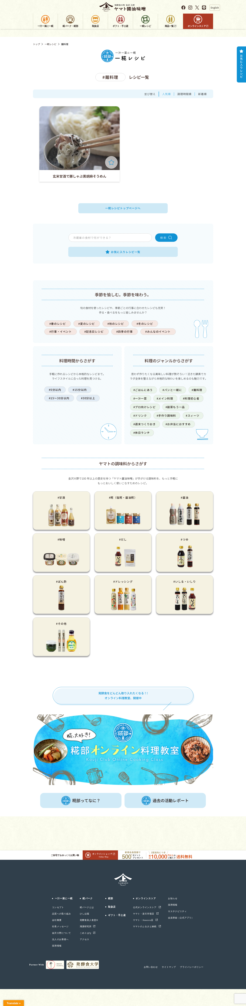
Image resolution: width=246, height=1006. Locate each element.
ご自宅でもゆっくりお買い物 (65, 855)
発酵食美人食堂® (89, 920)
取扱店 (112, 907)
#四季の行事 (124, 331)
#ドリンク (140, 415)
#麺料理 (197, 390)
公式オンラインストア (145, 907)
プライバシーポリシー (191, 967)
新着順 (202, 94)
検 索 (163, 238)
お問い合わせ (151, 967)
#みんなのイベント (158, 331)
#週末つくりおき (144, 424)
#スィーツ (192, 415)
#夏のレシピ (86, 324)
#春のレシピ (57, 324)
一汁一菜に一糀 (63, 898)
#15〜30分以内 (59, 398)
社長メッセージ (60, 926)
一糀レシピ (50, 44)
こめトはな (86, 933)
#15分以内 (80, 390)
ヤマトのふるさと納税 (145, 926)
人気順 (166, 94)
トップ (36, 44)
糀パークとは (87, 907)
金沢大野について (61, 933)
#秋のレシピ (115, 324)
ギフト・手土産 (117, 915)
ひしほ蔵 (84, 913)
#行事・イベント (60, 331)
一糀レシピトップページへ (123, 208)
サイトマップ (169, 967)
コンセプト (58, 907)
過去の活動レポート (171, 800)
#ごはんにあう (143, 390)
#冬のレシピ (145, 324)
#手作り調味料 (166, 415)
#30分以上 (88, 398)
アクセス (84, 939)
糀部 (110, 898)
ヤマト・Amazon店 (143, 920)
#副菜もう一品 (175, 407)
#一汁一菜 (140, 398)
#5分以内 (55, 390)
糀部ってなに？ (86, 800)
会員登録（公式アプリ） (181, 917)
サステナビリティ (177, 911)
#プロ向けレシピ (144, 407)
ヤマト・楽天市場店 (144, 913)
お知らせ (172, 898)
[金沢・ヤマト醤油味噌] (123, 7)
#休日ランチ (141, 433)
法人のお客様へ (60, 939)
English (215, 7)
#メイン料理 (165, 398)
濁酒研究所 (86, 926)
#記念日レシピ (94, 331)
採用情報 (56, 945)
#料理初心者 (191, 398)
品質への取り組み (61, 913)
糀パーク (88, 898)
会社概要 (56, 920)
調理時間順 (184, 94)
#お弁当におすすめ (178, 424)
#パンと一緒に (172, 390)
